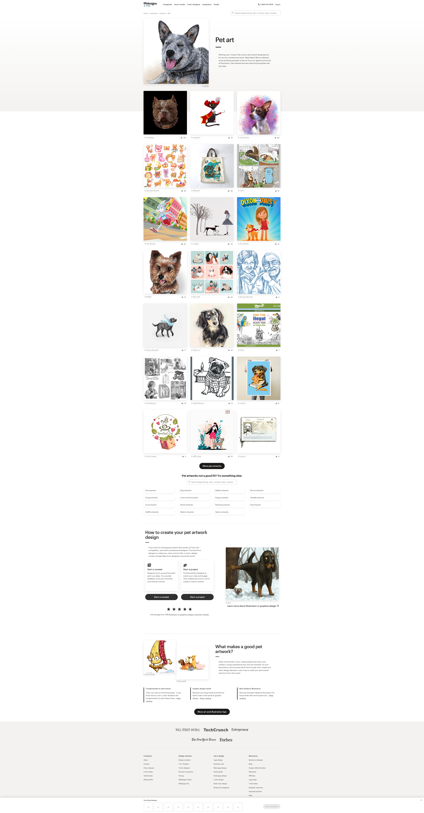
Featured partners (255, 791)
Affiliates (252, 776)
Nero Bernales (151, 244)
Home (146, 13)
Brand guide (218, 772)
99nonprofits (148, 780)
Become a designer (256, 760)
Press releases (149, 768)
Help (250, 795)
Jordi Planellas (150, 674)
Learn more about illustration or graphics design (251, 606)
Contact (146, 764)
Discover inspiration (186, 772)
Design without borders (257, 768)
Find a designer (193, 4)
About (146, 760)
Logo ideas (253, 780)
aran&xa (196, 244)
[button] (421, 800)
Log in (277, 4)
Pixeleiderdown (151, 403)
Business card (219, 764)
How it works (179, 4)
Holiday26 (196, 190)
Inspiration (206, 4)
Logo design (218, 760)
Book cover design (220, 783)
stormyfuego (150, 137)
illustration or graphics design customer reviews (189, 614)
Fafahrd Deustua (198, 403)
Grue (229, 603)
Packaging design (220, 776)
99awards (252, 772)
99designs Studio (185, 780)
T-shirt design (219, 780)
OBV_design (197, 456)
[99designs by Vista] (150, 4)
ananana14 (196, 137)
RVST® (149, 297)
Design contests (184, 760)
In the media (148, 772)
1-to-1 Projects (184, 764)
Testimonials (148, 776)
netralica (243, 403)
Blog (250, 764)
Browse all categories (221, 787)
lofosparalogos (244, 137)
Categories (167, 4)
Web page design (220, 768)
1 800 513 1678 (266, 4)
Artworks (163, 13)
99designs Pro (184, 783)
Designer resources (256, 787)
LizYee (242, 190)
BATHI (206, 86)
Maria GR (196, 297)
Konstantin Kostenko (153, 190)
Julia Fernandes (151, 456)
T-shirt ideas (253, 783)
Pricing (181, 776)
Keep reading (205, 698)
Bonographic (182, 681)
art (220, 66)
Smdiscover (196, 350)
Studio (216, 4)
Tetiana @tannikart (153, 350)
